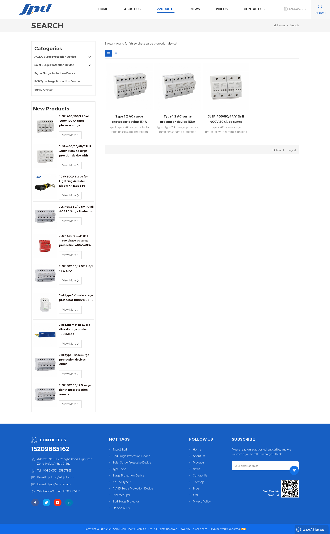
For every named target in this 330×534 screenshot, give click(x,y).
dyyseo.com (200, 528)
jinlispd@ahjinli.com (61, 477)
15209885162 (50, 449)
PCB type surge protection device (57, 81)
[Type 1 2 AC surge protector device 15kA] (129, 86)
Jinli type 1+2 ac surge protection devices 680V (74, 359)
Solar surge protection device (54, 65)
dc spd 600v (121, 508)
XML (195, 495)
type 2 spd (120, 449)
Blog (196, 488)
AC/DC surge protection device (55, 56)
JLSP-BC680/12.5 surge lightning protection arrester (75, 389)
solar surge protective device (132, 462)
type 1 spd (119, 469)
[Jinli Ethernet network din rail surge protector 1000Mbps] (45, 335)
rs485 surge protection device (133, 488)
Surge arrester (44, 89)
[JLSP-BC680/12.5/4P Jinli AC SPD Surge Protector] (45, 216)
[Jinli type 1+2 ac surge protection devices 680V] (45, 365)
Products (165, 9)
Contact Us (254, 9)
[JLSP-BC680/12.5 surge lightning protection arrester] (45, 395)
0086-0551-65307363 (57, 470)
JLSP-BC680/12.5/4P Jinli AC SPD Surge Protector (76, 209)
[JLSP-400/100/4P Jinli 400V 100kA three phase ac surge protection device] (45, 126)
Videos (222, 9)
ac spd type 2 (122, 482)
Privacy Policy (202, 501)
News (195, 9)
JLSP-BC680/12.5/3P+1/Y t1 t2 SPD (76, 268)
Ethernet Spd (121, 495)
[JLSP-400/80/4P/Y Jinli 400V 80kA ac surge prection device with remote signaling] (45, 156)
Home (103, 9)
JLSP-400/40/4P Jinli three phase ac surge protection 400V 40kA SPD (75, 240)
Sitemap (198, 482)
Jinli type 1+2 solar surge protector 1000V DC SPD (76, 298)
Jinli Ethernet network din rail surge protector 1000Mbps (75, 329)
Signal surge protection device (54, 73)
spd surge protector (126, 501)
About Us (132, 9)
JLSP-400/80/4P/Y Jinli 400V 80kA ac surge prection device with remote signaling (75, 151)
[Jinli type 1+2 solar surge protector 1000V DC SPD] (45, 305)
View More (69, 135)
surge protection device (128, 475)
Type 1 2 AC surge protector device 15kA (129, 119)
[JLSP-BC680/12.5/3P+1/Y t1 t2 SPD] (45, 276)
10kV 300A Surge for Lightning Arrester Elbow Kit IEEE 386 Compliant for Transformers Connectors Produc (73, 181)
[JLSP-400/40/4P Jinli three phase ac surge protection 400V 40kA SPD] (45, 246)
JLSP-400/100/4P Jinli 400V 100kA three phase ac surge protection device (74, 121)
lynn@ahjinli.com (59, 484)
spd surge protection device (131, 456)
